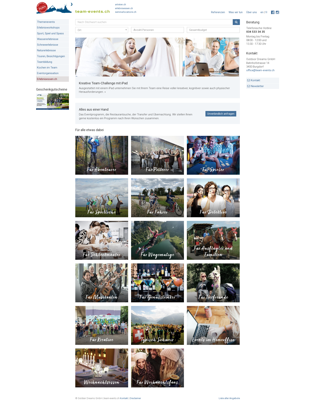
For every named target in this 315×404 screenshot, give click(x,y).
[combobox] (101, 30)
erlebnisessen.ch (124, 8)
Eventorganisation (48, 73)
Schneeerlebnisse (47, 44)
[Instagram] (277, 12)
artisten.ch (120, 4)
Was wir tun (236, 12)
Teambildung (44, 62)
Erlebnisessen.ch (47, 79)
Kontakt (255, 80)
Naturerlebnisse (46, 50)
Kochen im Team (47, 67)
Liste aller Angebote (229, 398)
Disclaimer (135, 398)
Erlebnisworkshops (48, 27)
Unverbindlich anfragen (220, 113)
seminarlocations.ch (125, 12)
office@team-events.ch (260, 70)
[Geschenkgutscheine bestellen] (52, 108)
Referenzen (218, 12)
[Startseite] (73, 9)
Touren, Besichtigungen (51, 56)
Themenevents (46, 22)
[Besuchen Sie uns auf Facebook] (272, 12)
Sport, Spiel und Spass (50, 33)
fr (266, 12)
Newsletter (257, 86)
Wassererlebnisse (47, 39)
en (261, 12)
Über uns (251, 12)
